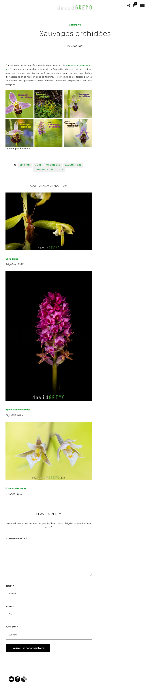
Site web (12, 627)
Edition (25, 165)
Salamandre (73, 165)
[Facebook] (6, 5)
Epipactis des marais (15, 489)
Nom (10, 585)
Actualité (75, 25)
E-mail (11, 606)
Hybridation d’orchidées (17, 410)
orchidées (53, 165)
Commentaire (16, 538)
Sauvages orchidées (49, 169)
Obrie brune (11, 259)
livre (38, 165)
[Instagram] (12, 5)
